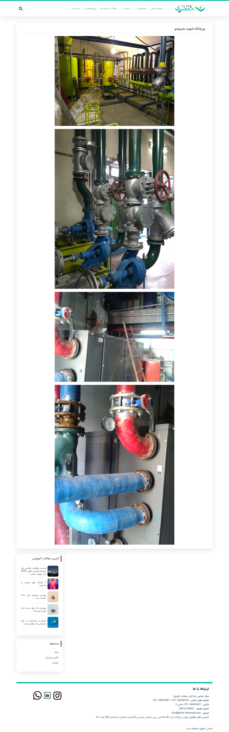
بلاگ (56, 652)
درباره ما (76, 8)
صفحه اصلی (156, 8)
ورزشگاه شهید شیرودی (189, 29)
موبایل (55, 662)
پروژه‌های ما (90, 8)
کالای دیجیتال (51, 657)
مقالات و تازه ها (109, 8)
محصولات (141, 8)
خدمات (126, 8)
